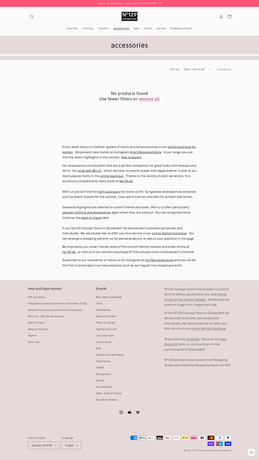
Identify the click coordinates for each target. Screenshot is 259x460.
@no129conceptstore (145, 152)
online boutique (111, 176)
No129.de (126, 181)
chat (190, 238)
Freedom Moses (106, 399)
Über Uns (34, 342)
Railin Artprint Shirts (109, 393)
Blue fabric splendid (109, 297)
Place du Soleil (105, 322)
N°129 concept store (202, 450)
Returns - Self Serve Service (46, 316)
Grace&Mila (103, 310)
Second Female (106, 316)
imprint (32, 335)
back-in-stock (91, 218)
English (69, 445)
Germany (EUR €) (42, 445)
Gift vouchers (36, 297)
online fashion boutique (169, 233)
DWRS (100, 367)
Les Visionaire (105, 335)
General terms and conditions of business (55, 310)
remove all (149, 98)
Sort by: (175, 69)
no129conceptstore (159, 260)
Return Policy (36, 322)
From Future (104, 342)
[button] (32, 16)
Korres (100, 380)
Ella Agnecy (103, 374)
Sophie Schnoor (106, 329)
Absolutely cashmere (110, 354)
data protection (38, 329)
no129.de (69, 252)
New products (131, 157)
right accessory (109, 192)
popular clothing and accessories (86, 212)
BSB (98, 348)
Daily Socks (103, 361)
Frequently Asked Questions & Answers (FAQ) (57, 303)
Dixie (99, 303)
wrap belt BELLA (89, 171)
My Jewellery (104, 386)
